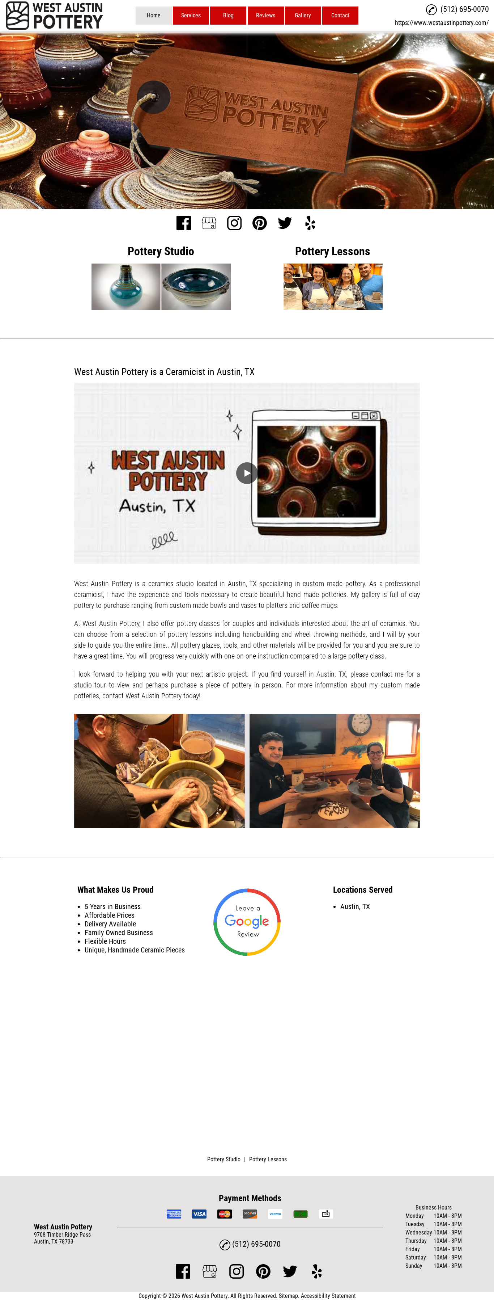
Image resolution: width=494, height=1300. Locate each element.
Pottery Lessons (268, 1159)
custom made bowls (198, 605)
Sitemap (288, 1295)
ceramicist (88, 594)
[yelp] (310, 223)
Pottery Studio (223, 1159)
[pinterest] (259, 223)
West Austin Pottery (103, 583)
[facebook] (183, 223)
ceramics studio (171, 583)
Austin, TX (242, 583)
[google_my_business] (209, 223)
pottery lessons (190, 634)
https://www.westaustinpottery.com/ (442, 22)
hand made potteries (316, 594)
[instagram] (234, 223)
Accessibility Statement (328, 1295)
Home (154, 15)
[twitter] (285, 223)
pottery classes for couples (216, 623)
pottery (355, 583)
